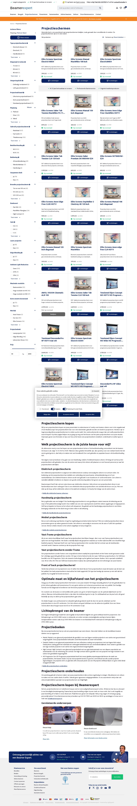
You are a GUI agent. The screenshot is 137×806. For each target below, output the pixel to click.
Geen (16, 268)
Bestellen (16, 771)
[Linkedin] (110, 788)
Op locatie (17, 134)
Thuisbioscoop (19, 137)
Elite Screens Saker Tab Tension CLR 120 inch (51, 157)
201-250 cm (18, 195)
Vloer (16, 115)
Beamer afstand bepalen (41, 785)
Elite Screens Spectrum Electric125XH (81, 339)
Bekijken (53, 314)
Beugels (20, 14)
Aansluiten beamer (39, 793)
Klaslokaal (18, 130)
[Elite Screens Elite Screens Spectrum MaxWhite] (83, 238)
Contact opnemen (19, 781)
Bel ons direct (61, 759)
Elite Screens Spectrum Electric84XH (110, 60)
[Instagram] (97, 788)
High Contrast (18, 214)
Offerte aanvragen (19, 784)
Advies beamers (66, 14)
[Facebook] (90, 788)
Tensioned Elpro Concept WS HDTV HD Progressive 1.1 (111, 294)
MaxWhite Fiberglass (21, 210)
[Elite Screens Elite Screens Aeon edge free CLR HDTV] (112, 238)
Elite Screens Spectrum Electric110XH (51, 385)
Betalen (16, 773)
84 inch (16, 69)
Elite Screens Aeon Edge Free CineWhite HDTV (111, 111)
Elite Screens (18, 321)
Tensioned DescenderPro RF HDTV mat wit (52, 339)
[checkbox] (43, 409)
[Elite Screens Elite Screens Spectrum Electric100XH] (53, 50)
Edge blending (38, 790)
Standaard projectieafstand (23, 103)
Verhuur (75, 14)
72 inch (16, 66)
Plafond (15, 112)
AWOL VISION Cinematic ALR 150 (52, 294)
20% (15, 272)
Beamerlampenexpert (72, 802)
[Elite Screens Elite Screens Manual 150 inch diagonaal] (83, 101)
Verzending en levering (20, 776)
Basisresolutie (19, 287)
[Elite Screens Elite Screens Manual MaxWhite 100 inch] (83, 50)
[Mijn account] (117, 8)
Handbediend (19, 54)
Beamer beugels (38, 773)
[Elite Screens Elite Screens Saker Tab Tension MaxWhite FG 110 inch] (53, 101)
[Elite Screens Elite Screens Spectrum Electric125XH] (83, 329)
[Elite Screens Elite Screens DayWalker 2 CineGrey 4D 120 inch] (83, 192)
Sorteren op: (109, 37)
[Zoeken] (100, 8)
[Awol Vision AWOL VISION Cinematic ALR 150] (53, 283)
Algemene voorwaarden (37, 802)
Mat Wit (17, 207)
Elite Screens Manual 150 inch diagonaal (82, 111)
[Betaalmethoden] (40, 799)
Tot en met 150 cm (20, 188)
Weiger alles (47, 414)
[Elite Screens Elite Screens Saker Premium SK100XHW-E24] (83, 147)
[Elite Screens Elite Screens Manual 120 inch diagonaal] (53, 238)
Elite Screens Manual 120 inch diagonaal (52, 248)
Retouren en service (19, 786)
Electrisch (17, 50)
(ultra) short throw (20, 340)
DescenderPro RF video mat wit (110, 385)
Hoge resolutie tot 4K (21, 291)
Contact (98, 14)
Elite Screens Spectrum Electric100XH (51, 60)
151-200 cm (18, 192)
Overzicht (96, 391)
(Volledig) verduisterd (21, 84)
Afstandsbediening (20, 161)
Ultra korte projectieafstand (23, 96)
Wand (15, 118)
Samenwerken (54, 14)
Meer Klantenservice (20, 789)
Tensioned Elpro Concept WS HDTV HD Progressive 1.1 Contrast (82, 385)
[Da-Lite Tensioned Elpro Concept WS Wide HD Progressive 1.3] (112, 329)
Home (12, 23)
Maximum (31, 354)
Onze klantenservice (87, 14)
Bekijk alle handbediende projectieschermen (56, 513)
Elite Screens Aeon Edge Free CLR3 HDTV (52, 203)
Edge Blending (19, 337)
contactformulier (119, 2)
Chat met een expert (93, 759)
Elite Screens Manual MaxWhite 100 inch (80, 60)
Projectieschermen (31, 14)
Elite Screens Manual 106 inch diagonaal (111, 203)
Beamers (13, 14)
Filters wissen (24, 37)
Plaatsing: (13, 33)
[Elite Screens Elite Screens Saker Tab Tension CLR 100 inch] (83, 283)
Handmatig (17, 168)
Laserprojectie (19, 333)
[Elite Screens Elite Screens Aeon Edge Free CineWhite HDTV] (112, 101)
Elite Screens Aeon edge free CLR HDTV (111, 248)
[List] (103, 37)
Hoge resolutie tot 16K (21, 294)
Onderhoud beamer (39, 787)
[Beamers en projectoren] (21, 8)
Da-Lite (17, 318)
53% (16, 275)
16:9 (16, 149)
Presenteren (43, 14)
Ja (15, 176)
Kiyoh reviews (80, 2)
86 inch (16, 72)
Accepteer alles (90, 414)
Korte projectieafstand (21, 100)
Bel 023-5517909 (101, 2)
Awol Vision (18, 314)
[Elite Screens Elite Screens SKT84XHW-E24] (112, 147)
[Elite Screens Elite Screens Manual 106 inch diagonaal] (112, 192)
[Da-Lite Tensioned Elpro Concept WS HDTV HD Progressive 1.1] (112, 283)
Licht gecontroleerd (20, 88)
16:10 (16, 153)
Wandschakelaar (19, 164)
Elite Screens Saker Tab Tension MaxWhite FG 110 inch (52, 111)
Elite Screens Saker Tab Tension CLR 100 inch (81, 294)
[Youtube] (106, 788)
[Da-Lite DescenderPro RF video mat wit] (112, 374)
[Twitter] (94, 788)
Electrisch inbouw (20, 47)
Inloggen (26, 802)
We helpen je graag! (95, 19)
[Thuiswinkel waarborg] (95, 799)
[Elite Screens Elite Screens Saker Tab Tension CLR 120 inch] (53, 147)
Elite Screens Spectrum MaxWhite (81, 248)
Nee (15, 180)
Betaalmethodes (60, 802)
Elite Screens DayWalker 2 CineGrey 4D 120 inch (82, 203)
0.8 (15, 229)
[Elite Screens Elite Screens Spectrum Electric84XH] (112, 50)
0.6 (15, 226)
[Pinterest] (101, 788)
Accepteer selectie (68, 414)
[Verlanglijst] (121, 8)
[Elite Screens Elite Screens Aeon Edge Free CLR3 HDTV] (53, 192)
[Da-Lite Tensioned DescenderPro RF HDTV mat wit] (53, 329)
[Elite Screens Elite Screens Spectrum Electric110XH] (53, 374)
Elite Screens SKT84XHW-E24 (111, 157)
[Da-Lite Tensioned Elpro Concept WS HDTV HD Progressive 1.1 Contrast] (83, 374)
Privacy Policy (50, 802)
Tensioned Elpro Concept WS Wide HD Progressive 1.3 (111, 339)
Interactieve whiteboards (41, 779)
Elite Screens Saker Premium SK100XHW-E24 (82, 157)
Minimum (14, 354)
